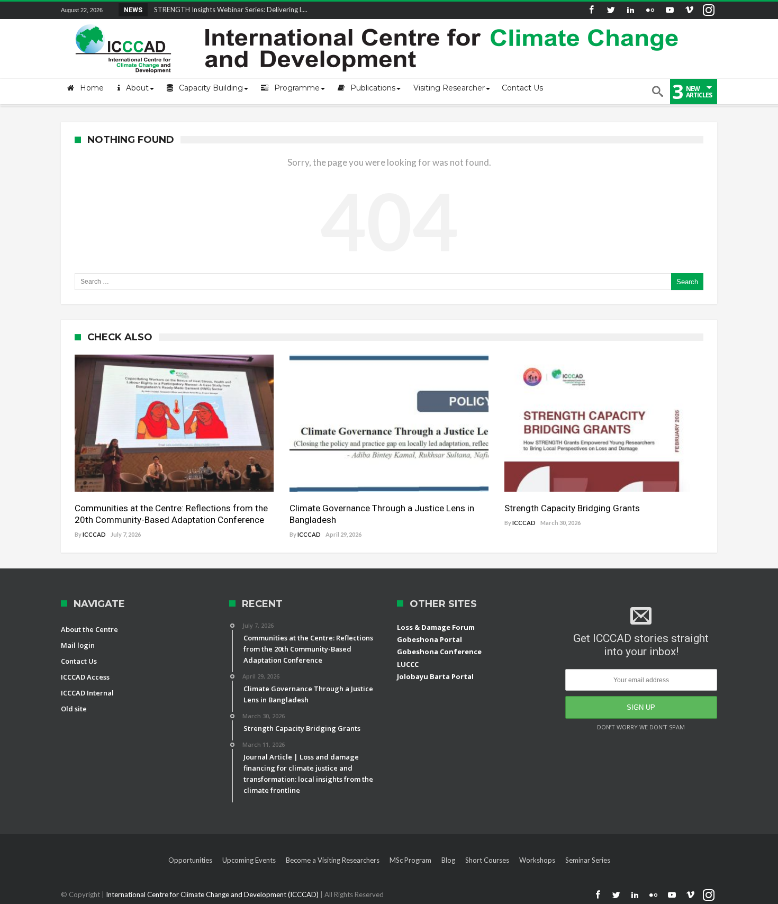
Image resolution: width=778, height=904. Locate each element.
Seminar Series (587, 860)
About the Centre (89, 629)
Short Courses (487, 860)
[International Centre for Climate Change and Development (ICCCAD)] (378, 22)
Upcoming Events (249, 860)
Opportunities (190, 860)
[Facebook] (591, 10)
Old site (74, 708)
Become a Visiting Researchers (332, 860)
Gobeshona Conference (439, 651)
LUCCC (408, 664)
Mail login (78, 645)
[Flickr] (649, 10)
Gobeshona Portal (429, 639)
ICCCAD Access (85, 677)
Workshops (537, 860)
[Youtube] (669, 10)
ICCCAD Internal (87, 693)
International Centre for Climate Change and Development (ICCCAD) (213, 894)
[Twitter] (610, 10)
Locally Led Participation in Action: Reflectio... (221, 9)
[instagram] (708, 10)
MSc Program (410, 860)
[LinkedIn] (630, 10)
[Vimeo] (689, 10)
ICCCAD (94, 534)
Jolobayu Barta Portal (435, 676)
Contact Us (79, 661)
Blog (448, 860)
